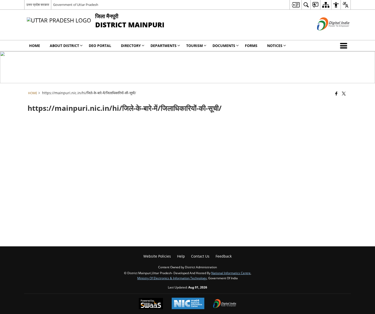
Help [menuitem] (181, 256)
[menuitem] (296, 4)
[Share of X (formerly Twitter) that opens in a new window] (344, 93)
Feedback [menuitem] (224, 256)
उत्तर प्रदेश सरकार (37, 4)
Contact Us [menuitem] (200, 256)
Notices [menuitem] (274, 45)
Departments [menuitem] (164, 45)
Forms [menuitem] (251, 45)
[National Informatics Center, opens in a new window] (188, 304)
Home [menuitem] (34, 45)
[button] (345, 45)
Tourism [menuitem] (194, 45)
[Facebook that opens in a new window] (336, 93)
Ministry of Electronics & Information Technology (172, 278)
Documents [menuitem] (223, 45)
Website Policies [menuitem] (157, 256)
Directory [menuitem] (131, 45)
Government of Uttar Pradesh (75, 4)
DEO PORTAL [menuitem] (100, 45)
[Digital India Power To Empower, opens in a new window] (224, 304)
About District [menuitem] (64, 45)
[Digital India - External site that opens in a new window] (327, 34)
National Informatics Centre (231, 273)
